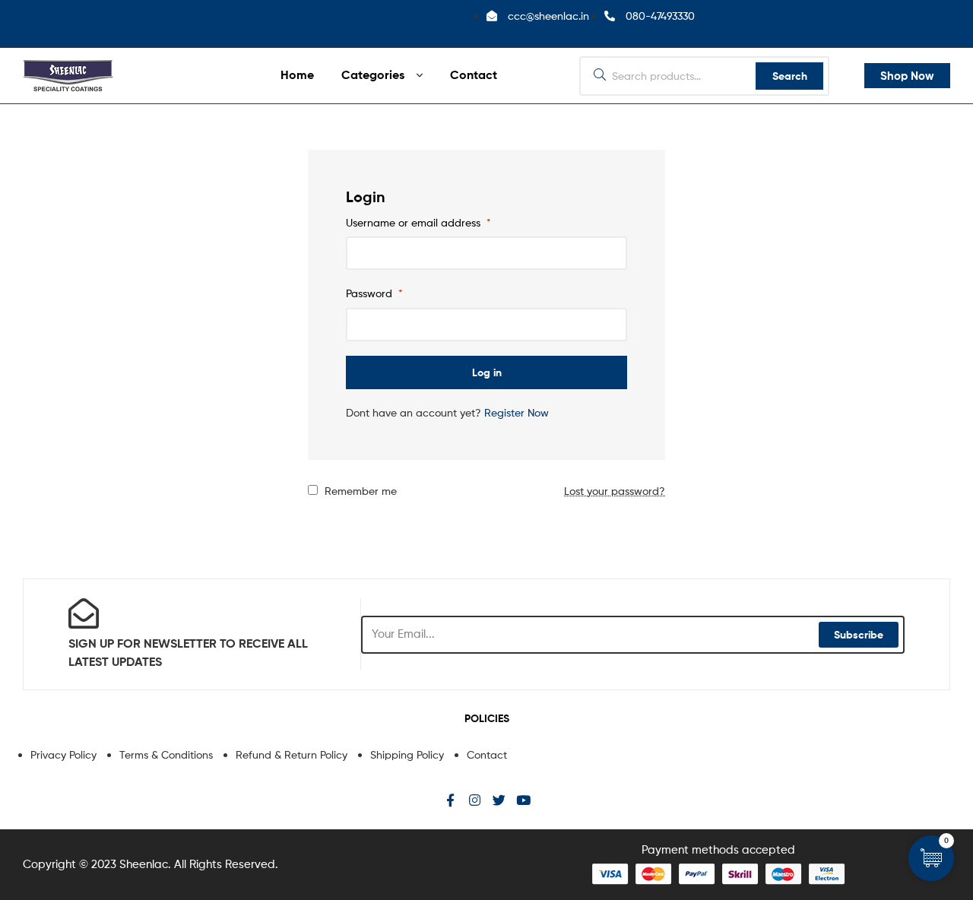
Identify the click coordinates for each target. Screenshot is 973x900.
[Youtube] (523, 800)
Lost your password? (614, 490)
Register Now (516, 412)
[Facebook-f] (450, 800)
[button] (907, 76)
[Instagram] (474, 800)
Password (374, 293)
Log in (487, 372)
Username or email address (418, 222)
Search (789, 76)
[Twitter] (499, 800)
